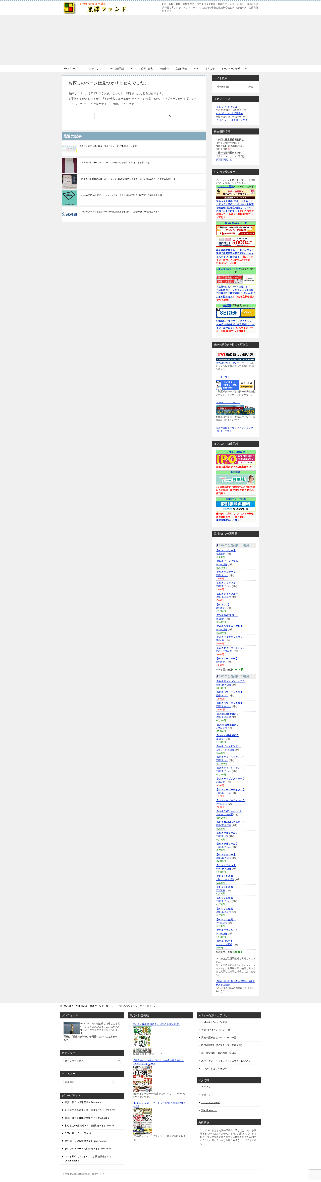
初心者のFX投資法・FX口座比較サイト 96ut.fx (89, 1125)
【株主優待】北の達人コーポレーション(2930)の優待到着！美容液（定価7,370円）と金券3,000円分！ (127, 179)
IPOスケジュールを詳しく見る (232, 120)
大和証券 (220, 782)
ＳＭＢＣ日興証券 (235, 452)
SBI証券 (227, 305)
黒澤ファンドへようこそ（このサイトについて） (227, 1060)
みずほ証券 (221, 564)
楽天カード (241, 223)
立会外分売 (181, 68)
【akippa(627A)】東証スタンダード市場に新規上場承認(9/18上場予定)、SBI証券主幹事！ (121, 195)
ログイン (206, 1087)
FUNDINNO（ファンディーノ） (232, 363)
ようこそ (210, 68)
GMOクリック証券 (236, 499)
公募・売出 (147, 68)
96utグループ (71, 68)
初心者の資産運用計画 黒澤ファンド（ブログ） (90, 1110)
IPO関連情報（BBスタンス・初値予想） (222, 1045)
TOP (86, 1006)
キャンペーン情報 (230, 68)
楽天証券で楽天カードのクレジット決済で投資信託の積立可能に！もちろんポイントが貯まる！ (235, 253)
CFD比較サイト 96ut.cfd (78, 1133)
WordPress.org (209, 1110)
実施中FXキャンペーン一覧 (215, 1029)
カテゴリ (94, 68)
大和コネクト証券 (225, 749)
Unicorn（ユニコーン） (228, 402)
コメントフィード (210, 1102)
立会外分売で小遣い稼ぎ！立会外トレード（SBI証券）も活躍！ (109, 146)
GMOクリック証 (224, 814)
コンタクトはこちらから (214, 1068)
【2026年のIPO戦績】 (227, 107)
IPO (132, 68)
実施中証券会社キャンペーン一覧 (218, 1037)
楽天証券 (229, 223)
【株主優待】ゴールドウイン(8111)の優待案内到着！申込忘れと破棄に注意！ (115, 162)
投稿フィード (208, 1094)
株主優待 (164, 68)
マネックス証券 (226, 186)
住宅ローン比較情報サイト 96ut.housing (86, 1141)
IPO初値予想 (117, 68)
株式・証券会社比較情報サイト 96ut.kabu (87, 1118)
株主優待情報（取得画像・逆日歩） (220, 1053)
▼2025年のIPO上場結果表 (229, 113)
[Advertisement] (160, 40)
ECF (196, 68)
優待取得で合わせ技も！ (229, 520)
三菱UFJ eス (222, 575)
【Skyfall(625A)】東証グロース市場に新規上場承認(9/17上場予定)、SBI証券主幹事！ (119, 212)
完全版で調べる (224, 160)
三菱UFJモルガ (223, 586)
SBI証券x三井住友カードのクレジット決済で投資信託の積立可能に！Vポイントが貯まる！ (235, 324)
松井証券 (235, 472)
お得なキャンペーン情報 (214, 1022)
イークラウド (223, 377)
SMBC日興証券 (223, 597)
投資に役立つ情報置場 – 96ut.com (83, 1102)
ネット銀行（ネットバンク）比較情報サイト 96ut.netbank (88, 1158)
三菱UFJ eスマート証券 (228, 269)
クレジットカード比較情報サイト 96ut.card (88, 1148)
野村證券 (221, 608)
